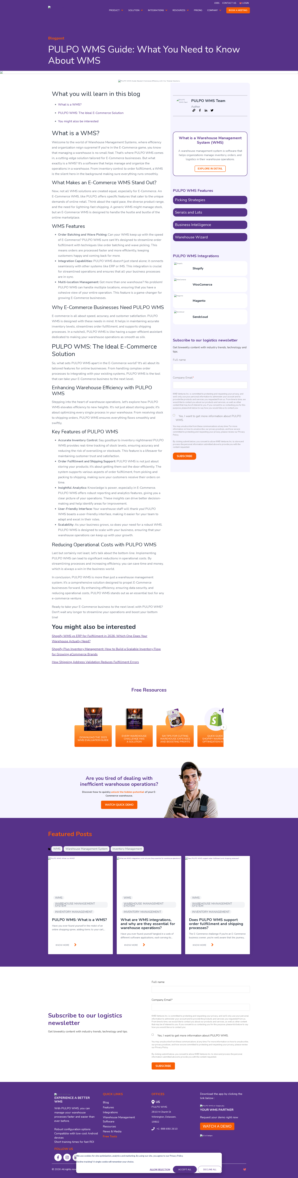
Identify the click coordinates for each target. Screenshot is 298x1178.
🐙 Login (244, 3)
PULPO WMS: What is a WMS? (79, 919)
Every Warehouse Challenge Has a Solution (134, 738)
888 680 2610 (169, 1129)
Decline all (210, 1169)
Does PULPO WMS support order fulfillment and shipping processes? (216, 923)
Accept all (184, 1169)
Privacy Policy (161, 1047)
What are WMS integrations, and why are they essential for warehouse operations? (148, 923)
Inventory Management (127, 849)
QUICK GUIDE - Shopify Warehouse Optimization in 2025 (216, 738)
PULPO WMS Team (208, 100)
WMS (57, 849)
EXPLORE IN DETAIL (210, 168)
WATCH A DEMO (217, 1126)
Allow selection (160, 1169)
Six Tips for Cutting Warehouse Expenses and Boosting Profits (175, 738)
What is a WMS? (69, 104)
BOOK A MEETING (238, 10)
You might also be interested (78, 121)
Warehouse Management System (86, 849)
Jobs (216, 3)
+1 (158, 1129)
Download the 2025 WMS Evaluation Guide (93, 739)
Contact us (229, 3)
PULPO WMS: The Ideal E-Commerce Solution (91, 113)
